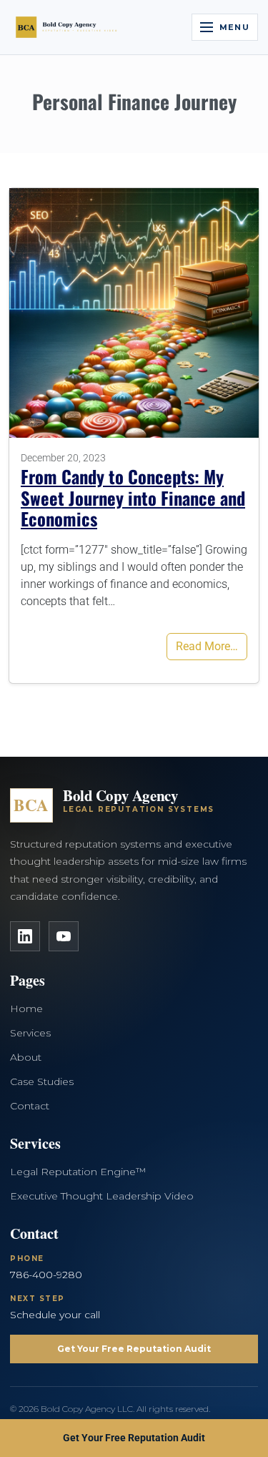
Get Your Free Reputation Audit (134, 1348)
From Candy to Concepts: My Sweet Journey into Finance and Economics (133, 497)
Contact (29, 1105)
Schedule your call (55, 1314)
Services (30, 1032)
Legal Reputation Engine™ (78, 1171)
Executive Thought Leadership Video (102, 1195)
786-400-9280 (46, 1274)
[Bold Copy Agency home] (69, 26)
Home (26, 1008)
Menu (234, 27)
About (25, 1057)
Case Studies (42, 1081)
